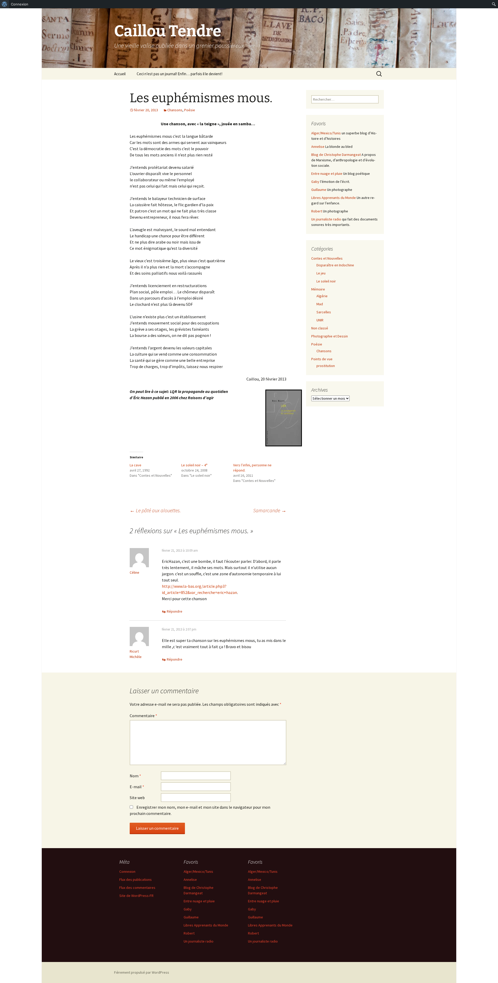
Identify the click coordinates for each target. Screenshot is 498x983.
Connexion (127, 871)
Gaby (315, 181)
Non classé (319, 328)
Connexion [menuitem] (19, 4)
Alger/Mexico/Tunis (326, 133)
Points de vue (322, 359)
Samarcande (269, 510)
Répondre (174, 611)
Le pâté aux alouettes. (155, 510)
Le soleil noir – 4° (194, 465)
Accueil (120, 73)
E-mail (137, 786)
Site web (137, 797)
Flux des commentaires (137, 887)
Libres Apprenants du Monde (333, 197)
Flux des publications (135, 879)
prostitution (325, 365)
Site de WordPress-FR (136, 895)
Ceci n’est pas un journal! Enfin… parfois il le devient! (179, 73)
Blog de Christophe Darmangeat (336, 154)
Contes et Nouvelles (327, 258)
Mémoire (318, 289)
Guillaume (318, 189)
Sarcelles (323, 312)
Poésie (189, 110)
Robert (316, 211)
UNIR (319, 320)
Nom (135, 775)
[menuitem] (4, 4)
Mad (319, 304)
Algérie (322, 296)
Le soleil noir (326, 281)
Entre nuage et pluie (326, 173)
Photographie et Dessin (329, 336)
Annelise (317, 146)
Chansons (174, 110)
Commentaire (143, 715)
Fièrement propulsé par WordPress (141, 972)
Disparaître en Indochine (335, 265)
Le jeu (321, 273)
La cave (135, 465)
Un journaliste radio (326, 219)
